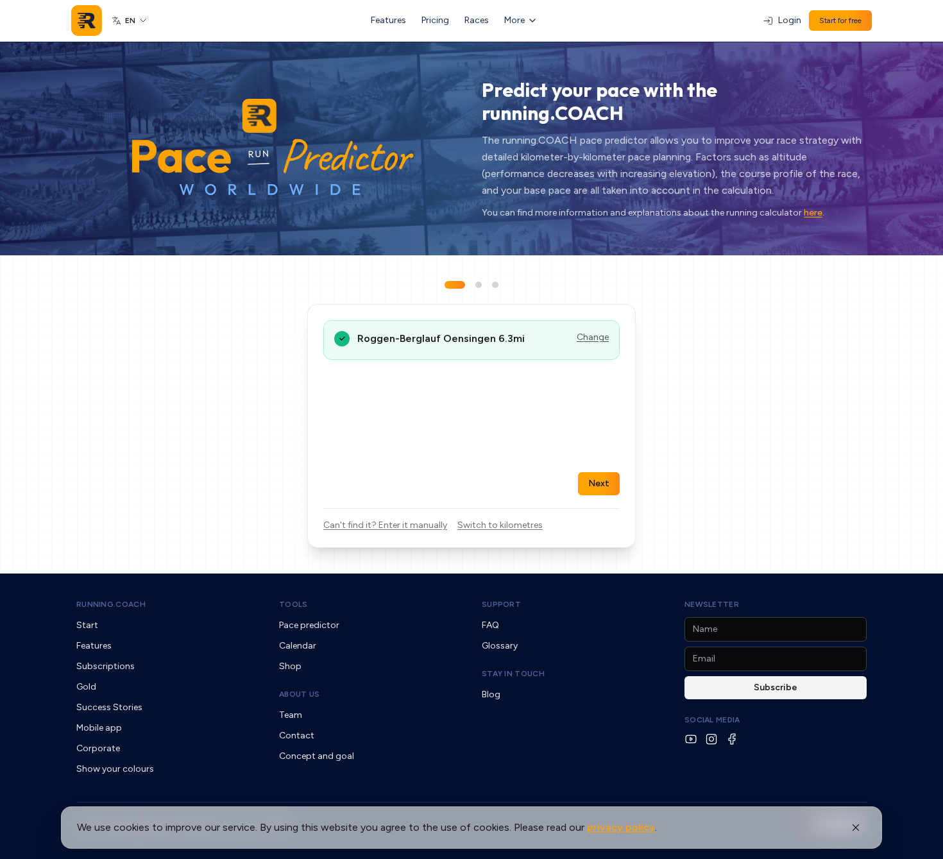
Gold (86, 686)
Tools (293, 604)
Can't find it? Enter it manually (385, 525)
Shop (290, 666)
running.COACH (111, 604)
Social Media (712, 719)
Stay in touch (513, 673)
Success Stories (109, 707)
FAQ (490, 625)
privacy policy (621, 827)
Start (87, 625)
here (813, 212)
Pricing (435, 20)
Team (290, 715)
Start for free (840, 20)
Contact (296, 735)
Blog (491, 694)
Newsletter (711, 604)
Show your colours (115, 768)
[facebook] (732, 739)
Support (501, 604)
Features (388, 20)
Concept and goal (316, 756)
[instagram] (711, 739)
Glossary (500, 645)
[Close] (855, 827)
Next (598, 483)
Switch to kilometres (500, 525)
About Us (299, 694)
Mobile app (99, 727)
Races (476, 20)
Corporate (98, 748)
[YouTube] (690, 739)
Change (593, 337)
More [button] (514, 20)
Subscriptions (105, 666)
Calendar (297, 645)
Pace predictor (309, 625)
